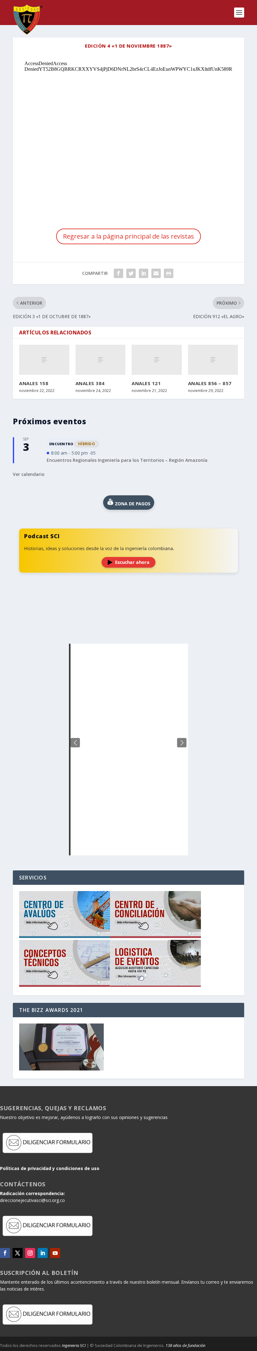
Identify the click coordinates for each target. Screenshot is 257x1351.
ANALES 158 (33, 383)
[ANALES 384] (101, 360)
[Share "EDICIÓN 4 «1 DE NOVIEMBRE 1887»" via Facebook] (118, 273)
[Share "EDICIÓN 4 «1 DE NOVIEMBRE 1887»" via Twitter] (131, 273)
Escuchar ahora (132, 562)
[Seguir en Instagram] (30, 1253)
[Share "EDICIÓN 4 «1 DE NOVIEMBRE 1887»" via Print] (168, 273)
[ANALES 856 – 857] (213, 360)
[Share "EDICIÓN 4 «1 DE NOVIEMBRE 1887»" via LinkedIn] (143, 273)
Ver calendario (29, 474)
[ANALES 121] (157, 360)
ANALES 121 (146, 383)
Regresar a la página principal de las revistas (128, 236)
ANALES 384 (90, 383)
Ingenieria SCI (74, 1345)
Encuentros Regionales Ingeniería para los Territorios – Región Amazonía (127, 460)
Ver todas (128, 628)
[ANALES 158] (44, 360)
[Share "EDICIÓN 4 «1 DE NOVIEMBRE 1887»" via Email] (156, 273)
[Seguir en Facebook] (5, 1253)
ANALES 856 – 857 (210, 383)
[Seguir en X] (18, 1253)
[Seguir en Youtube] (55, 1253)
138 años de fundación (185, 1345)
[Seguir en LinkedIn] (43, 1253)
